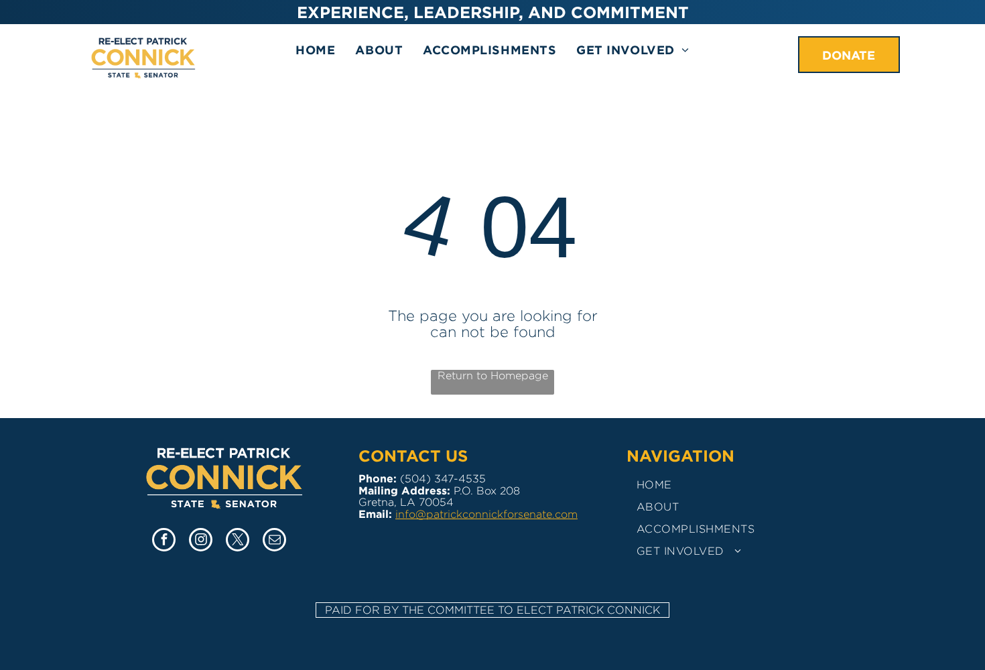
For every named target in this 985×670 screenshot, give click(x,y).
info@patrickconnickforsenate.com (486, 514)
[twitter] (237, 541)
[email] (274, 541)
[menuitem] (315, 49)
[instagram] (200, 541)
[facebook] (164, 541)
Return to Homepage (493, 375)
